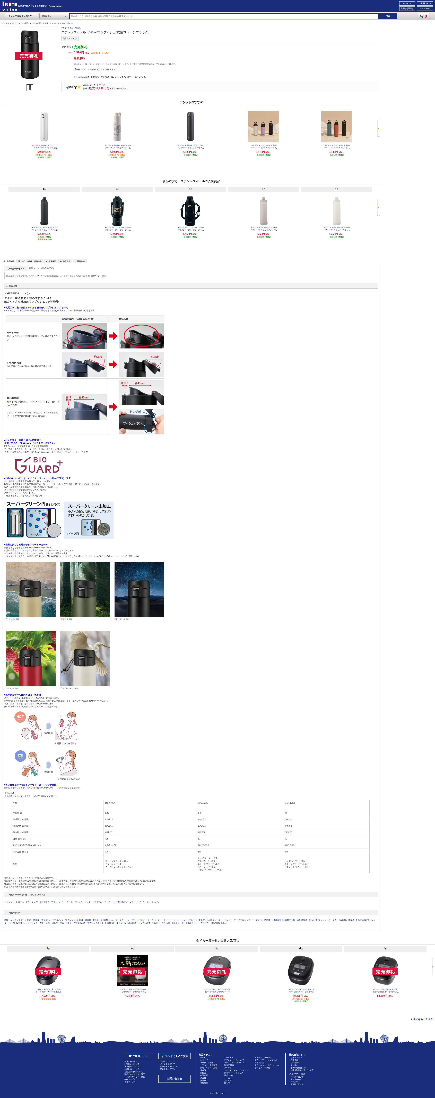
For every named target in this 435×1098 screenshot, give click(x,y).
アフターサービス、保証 (134, 1077)
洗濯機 (203, 1078)
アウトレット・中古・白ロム (267, 1065)
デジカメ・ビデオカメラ (234, 1060)
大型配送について (131, 1069)
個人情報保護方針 (298, 1068)
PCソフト (228, 1083)
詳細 (124, 88)
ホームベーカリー (155, 920)
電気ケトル (109, 920)
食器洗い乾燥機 (347, 920)
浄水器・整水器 (72, 923)
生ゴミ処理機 (16, 923)
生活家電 (204, 1075)
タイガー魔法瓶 (38, 902)
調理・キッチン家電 (208, 1068)
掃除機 (203, 1080)
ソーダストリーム (133, 902)
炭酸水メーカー (178, 923)
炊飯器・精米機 (84, 920)
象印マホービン (23, 902)
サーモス (51, 902)
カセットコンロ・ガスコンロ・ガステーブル (43, 923)
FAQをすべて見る (167, 1069)
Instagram (295, 1082)
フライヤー (206, 923)
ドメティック (90, 902)
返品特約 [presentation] (81, 261)
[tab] (9, 261)
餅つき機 (313, 920)
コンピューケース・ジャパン (70, 902)
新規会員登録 (407, 8)
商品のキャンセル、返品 (134, 1074)
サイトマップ (296, 1057)
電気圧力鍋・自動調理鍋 (296, 920)
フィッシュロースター (328, 920)
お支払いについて (131, 1064)
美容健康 (204, 1083)
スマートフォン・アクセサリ (236, 1070)
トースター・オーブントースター (131, 920)
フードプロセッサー (243, 920)
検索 (388, 16)
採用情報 (294, 1060)
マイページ (425, 8)
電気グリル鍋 (204, 920)
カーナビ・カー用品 (263, 1057)
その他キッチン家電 (161, 923)
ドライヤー (228, 1057)
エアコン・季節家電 (208, 1065)
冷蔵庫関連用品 (219, 923)
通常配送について (131, 1067)
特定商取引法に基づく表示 (302, 1070)
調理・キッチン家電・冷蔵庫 (36, 23)
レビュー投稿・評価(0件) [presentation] (31, 261)
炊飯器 (203, 1073)
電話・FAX (228, 1075)
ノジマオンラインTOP (11, 23)
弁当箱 (108, 923)
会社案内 (294, 1065)
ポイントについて (167, 1064)
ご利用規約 (295, 1063)
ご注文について (166, 1061)
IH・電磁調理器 (276, 920)
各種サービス (130, 1079)
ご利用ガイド (425, 3)
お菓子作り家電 (261, 920)
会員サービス (130, 1082)
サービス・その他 (262, 1068)
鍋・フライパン (119, 923)
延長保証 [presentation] (52, 261)
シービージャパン (151, 902)
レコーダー (205, 1060)
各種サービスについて (169, 1067)
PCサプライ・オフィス (233, 1073)
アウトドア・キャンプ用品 (266, 1060)
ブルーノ (102, 902)
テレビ (203, 1057)
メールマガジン (297, 1077)
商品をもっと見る (422, 1019)
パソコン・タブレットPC (234, 1063)
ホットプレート (190, 920)
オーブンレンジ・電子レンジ (62, 920)
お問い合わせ (174, 1078)
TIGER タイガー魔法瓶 (71, 28)
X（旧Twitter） (297, 1079)
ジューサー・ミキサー (222, 920)
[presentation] (9, 260)
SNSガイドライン (298, 1084)
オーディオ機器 (206, 1063)
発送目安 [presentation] (66, 261)
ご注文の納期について (133, 1072)
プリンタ (228, 1068)
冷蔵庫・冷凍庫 (40, 920)
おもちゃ (228, 1080)
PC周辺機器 (229, 1065)
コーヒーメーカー (173, 920)
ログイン (407, 3)
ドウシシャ (9, 902)
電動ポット (97, 920)
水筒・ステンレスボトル (62, 23)
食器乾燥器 (361, 920)
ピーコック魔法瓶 (116, 902)
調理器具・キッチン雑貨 (139, 923)
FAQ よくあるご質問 (176, 1056)
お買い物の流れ (130, 1061)
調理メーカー (193, 923)
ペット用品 (259, 1063)
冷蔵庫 (203, 1070)
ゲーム (227, 1078)
